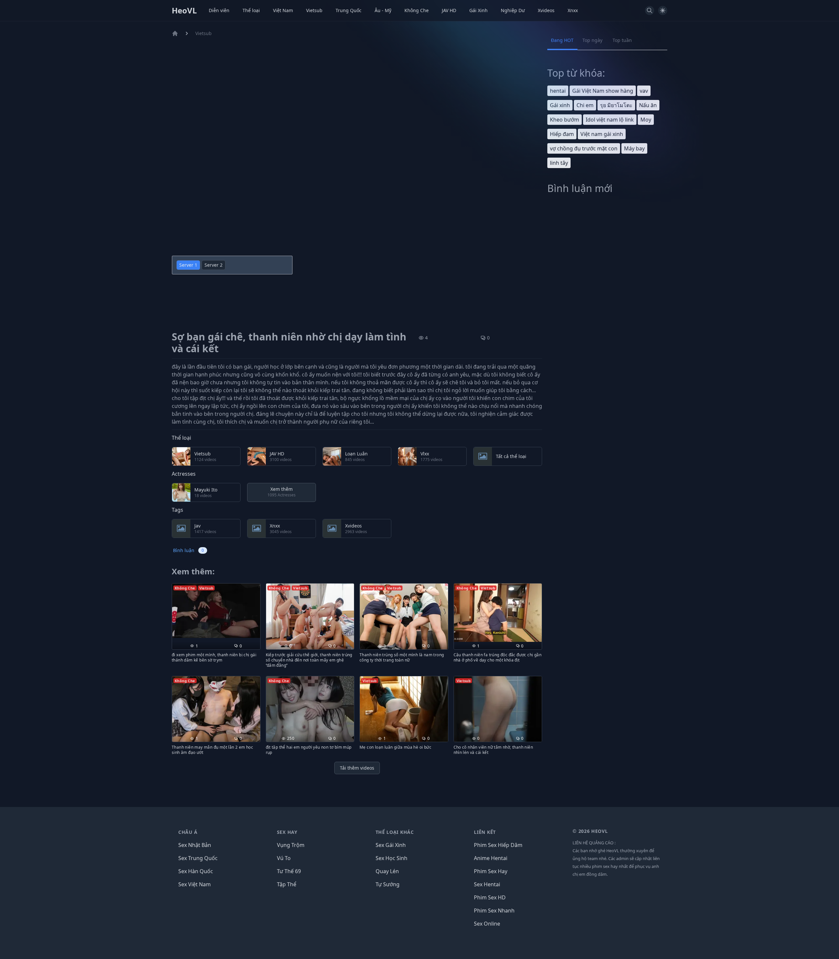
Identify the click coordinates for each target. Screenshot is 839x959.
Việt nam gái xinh (601, 134)
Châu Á (188, 832)
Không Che (416, 10)
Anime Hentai (490, 858)
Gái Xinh (478, 10)
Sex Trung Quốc (198, 858)
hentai (558, 90)
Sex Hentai (487, 884)
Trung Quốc (348, 10)
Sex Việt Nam (194, 884)
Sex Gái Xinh (391, 845)
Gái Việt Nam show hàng (602, 90)
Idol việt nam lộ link (610, 119)
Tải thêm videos (357, 768)
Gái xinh (560, 105)
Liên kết (485, 832)
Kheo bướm (564, 119)
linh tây (559, 162)
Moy (645, 119)
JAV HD (449, 10)
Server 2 (214, 265)
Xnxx (573, 10)
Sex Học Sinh (391, 858)
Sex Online (487, 923)
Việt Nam (283, 10)
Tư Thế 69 (289, 871)
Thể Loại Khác (395, 832)
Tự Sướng (388, 884)
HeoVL (184, 10)
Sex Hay (287, 832)
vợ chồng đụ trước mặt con (583, 148)
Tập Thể (286, 884)
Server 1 (188, 265)
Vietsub (314, 10)
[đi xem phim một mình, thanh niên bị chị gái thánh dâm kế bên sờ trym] (216, 611)
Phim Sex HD (490, 897)
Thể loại (251, 10)
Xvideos (546, 10)
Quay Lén (387, 871)
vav (644, 90)
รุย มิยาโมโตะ (616, 105)
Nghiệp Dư (513, 10)
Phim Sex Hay (490, 871)
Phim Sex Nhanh (494, 910)
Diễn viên (219, 10)
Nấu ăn (648, 105)
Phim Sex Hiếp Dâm (498, 845)
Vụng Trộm (290, 845)
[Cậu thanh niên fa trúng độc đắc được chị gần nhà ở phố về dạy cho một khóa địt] (498, 613)
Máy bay (634, 148)
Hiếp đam (562, 134)
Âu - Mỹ (383, 10)
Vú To (284, 858)
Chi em (585, 105)
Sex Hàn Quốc (195, 871)
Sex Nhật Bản (194, 845)
